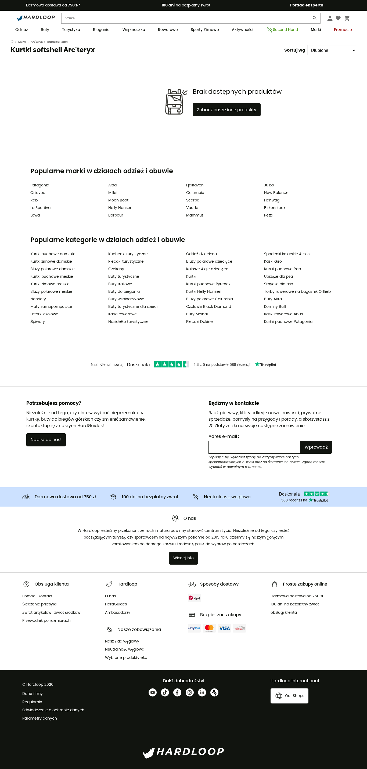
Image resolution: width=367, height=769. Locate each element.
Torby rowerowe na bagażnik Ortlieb (297, 292)
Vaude (192, 208)
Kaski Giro (273, 261)
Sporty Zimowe (205, 30)
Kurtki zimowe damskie (51, 261)
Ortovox (37, 193)
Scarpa (192, 200)
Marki (316, 30)
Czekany (116, 269)
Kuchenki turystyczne (128, 254)
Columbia (195, 193)
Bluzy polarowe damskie (52, 269)
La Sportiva (40, 208)
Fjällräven (195, 185)
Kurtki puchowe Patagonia (288, 322)
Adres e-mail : (223, 436)
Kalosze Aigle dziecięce (207, 269)
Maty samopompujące (51, 307)
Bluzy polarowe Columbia (209, 299)
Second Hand (285, 30)
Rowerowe (168, 30)
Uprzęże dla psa (278, 277)
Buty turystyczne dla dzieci (132, 307)
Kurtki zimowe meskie (50, 284)
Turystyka (71, 30)
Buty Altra (273, 299)
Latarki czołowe (44, 314)
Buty (45, 30)
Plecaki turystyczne (126, 261)
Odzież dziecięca (201, 254)
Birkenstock (274, 208)
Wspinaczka (134, 30)
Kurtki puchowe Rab (282, 269)
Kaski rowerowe (122, 314)
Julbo (269, 185)
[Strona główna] (14, 42)
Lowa (35, 215)
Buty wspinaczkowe (126, 299)
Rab (34, 200)
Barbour (115, 215)
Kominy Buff (275, 307)
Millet (113, 193)
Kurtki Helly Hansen (203, 292)
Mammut (194, 215)
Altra (112, 185)
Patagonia (39, 185)
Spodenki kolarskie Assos (287, 254)
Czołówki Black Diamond (208, 307)
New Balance (276, 193)
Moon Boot (118, 200)
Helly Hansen (120, 208)
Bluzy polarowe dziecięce (209, 261)
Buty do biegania (124, 292)
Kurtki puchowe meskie (51, 277)
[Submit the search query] (315, 19)
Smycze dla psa (278, 284)
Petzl (268, 215)
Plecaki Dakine (199, 322)
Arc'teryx (37, 42)
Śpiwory (37, 322)
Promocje (343, 30)
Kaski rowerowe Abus (283, 314)
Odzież (21, 30)
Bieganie (101, 30)
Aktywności (242, 30)
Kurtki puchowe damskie (52, 254)
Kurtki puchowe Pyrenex (208, 284)
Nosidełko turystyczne (128, 322)
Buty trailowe (120, 284)
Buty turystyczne (123, 277)
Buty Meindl (197, 314)
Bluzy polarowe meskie (51, 292)
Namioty (38, 299)
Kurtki (191, 277)
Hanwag (271, 200)
